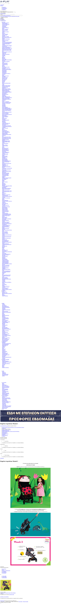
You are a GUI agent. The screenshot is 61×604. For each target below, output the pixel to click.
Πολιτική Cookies (25, 601)
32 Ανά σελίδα (4, 576)
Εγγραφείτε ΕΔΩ (11, 594)
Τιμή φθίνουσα (4, 572)
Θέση (3, 569)
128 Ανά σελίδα (4, 577)
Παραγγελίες (4, 7)
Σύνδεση (1, 13)
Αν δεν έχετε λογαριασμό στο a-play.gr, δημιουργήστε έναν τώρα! (9, 16)
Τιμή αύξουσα (4, 571)
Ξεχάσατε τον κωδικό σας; (6, 15)
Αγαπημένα (3, 9)
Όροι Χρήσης (20, 601)
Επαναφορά (2, 458)
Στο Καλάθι (2, 20)
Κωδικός (1, 15)
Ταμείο (5, 20)
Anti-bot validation (3, 12)
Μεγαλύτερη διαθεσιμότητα (6, 570)
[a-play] (4, 2)
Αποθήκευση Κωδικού (4, 17)
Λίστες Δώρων (4, 8)
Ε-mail (1, 14)
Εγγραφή (4, 13)
